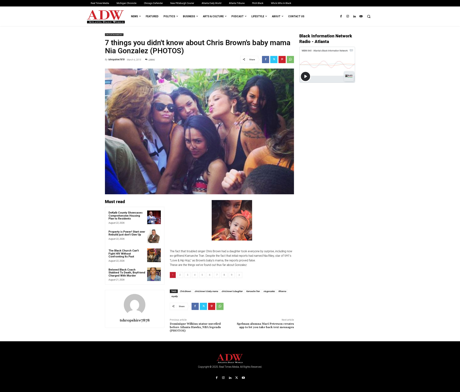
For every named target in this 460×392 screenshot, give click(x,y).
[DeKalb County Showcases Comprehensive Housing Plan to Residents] (154, 217)
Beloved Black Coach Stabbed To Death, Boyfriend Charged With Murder (127, 272)
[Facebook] (341, 16)
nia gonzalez (269, 291)
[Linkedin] (354, 16)
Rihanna (282, 291)
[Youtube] (361, 16)
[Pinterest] (282, 59)
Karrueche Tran (253, 291)
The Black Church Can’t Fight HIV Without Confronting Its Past (124, 253)
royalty (174, 296)
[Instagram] (347, 16)
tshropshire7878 (116, 59)
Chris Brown (185, 291)
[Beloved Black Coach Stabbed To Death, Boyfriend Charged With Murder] (154, 274)
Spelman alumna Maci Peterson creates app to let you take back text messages (265, 325)
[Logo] (230, 358)
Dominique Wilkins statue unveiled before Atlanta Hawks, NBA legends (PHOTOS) (195, 327)
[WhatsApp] (290, 59)
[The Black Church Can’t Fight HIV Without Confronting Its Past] (154, 255)
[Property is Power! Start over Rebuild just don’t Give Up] (154, 236)
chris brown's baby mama (206, 291)
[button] (368, 16)
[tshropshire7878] (134, 305)
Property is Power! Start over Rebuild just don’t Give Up (127, 233)
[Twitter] (273, 59)
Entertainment (114, 35)
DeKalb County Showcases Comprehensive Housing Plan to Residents (125, 215)
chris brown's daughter (232, 291)
